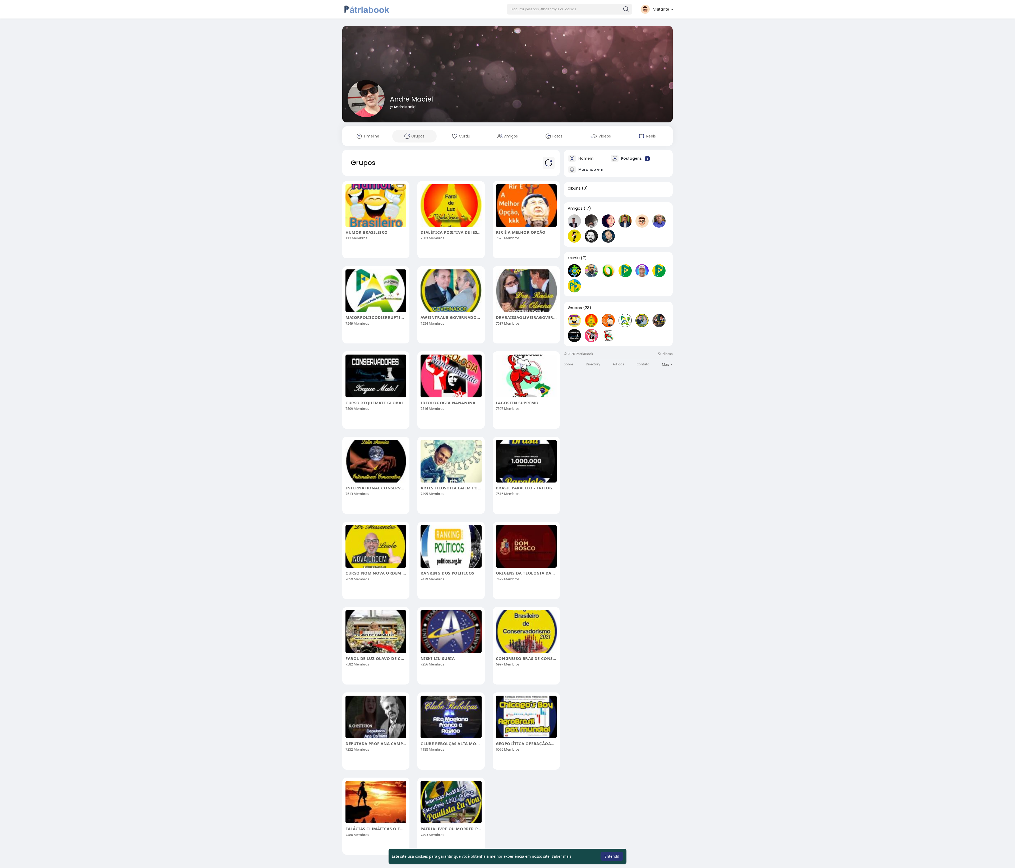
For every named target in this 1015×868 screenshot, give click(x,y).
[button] (569, 9)
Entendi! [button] (612, 856)
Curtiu (574, 258)
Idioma (667, 354)
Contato (642, 364)
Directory (593, 364)
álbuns (574, 188)
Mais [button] (666, 364)
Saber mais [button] (561, 856)
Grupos (575, 308)
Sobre (568, 364)
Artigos (618, 364)
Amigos (575, 208)
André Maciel (411, 99)
